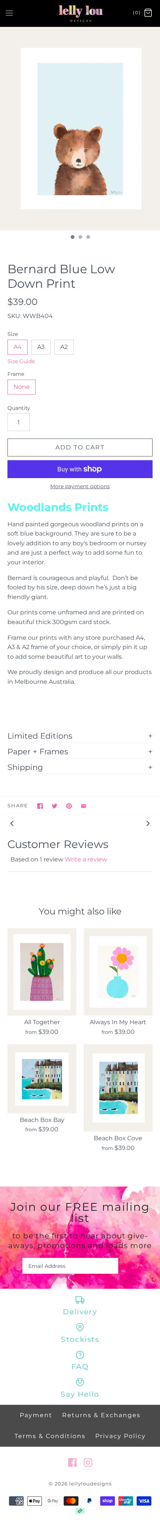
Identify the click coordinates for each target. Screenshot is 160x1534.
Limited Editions (39, 736)
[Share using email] (83, 806)
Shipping (25, 767)
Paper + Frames (37, 751)
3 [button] (88, 237)
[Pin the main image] (69, 806)
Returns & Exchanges (101, 1415)
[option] (80, 128)
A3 (41, 346)
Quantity (18, 408)
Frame (15, 374)
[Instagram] (88, 1462)
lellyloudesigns (90, 1484)
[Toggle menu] (9, 12)
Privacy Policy (120, 1436)
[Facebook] (72, 1462)
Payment (36, 1415)
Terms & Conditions (50, 1436)
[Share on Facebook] (40, 806)
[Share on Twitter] (54, 806)
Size (12, 334)
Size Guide (21, 361)
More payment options (80, 486)
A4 (17, 346)
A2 (64, 346)
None (21, 386)
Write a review (86, 859)
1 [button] (72, 237)
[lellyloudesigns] (80, 13)
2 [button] (80, 237)
